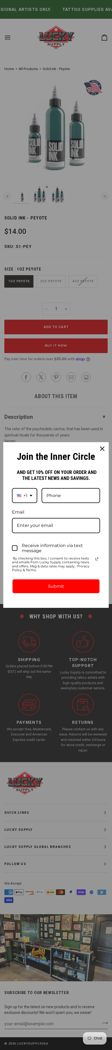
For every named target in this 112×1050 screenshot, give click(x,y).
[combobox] (24, 495)
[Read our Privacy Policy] (97, 559)
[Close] (102, 448)
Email (18, 512)
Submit (56, 586)
